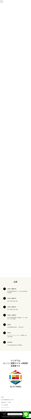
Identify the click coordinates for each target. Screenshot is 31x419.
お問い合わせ (3, 410)
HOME (2, 397)
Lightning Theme (15, 416)
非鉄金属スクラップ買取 (6, 402)
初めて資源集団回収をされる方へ (7, 399)
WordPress (8, 416)
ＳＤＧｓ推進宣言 (4, 404)
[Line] (26, 414)
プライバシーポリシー (5, 407)
